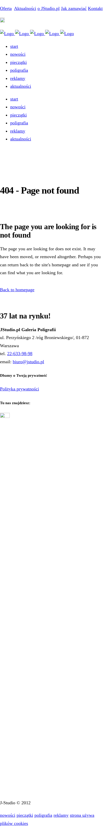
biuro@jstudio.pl (28, 361)
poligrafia (43, 815)
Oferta (6, 8)
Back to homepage (17, 289)
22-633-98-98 (19, 353)
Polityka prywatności (19, 388)
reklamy (61, 815)
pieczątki (25, 815)
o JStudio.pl (48, 8)
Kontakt (95, 8)
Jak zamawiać (74, 8)
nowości (7, 815)
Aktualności (25, 8)
